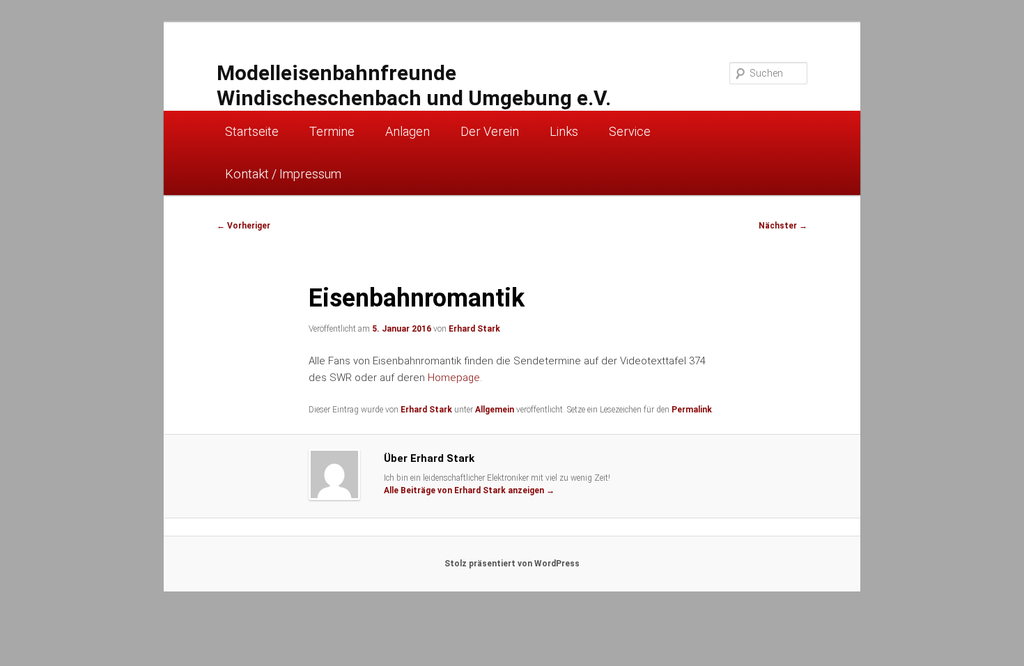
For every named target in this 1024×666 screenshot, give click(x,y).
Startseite (252, 131)
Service (630, 131)
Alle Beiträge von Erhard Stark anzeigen (469, 490)
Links (564, 131)
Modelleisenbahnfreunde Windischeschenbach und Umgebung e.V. (414, 85)
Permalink (692, 410)
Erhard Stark (474, 329)
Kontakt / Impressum (283, 173)
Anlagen (407, 131)
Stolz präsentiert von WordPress (512, 563)
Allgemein (494, 410)
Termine (332, 131)
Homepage (454, 377)
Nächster (783, 226)
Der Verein (489, 131)
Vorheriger (243, 226)
